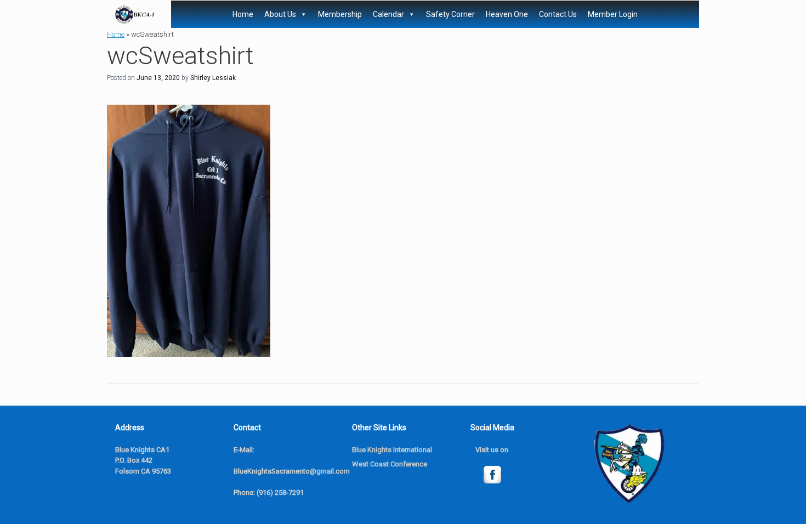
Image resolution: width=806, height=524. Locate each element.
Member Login (613, 14)
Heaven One (507, 14)
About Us (280, 14)
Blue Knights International (392, 450)
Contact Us (558, 14)
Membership (340, 14)
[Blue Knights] (135, 14)
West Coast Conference (389, 464)
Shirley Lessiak (213, 78)
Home (242, 14)
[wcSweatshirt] (188, 354)
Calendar (388, 14)
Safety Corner (450, 14)
